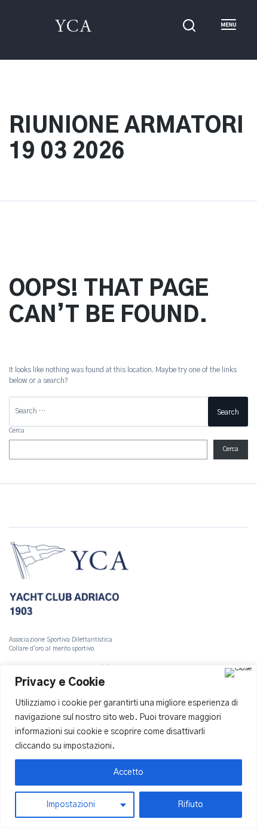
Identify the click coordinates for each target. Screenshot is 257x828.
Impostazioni (70, 805)
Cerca (17, 431)
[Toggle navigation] (228, 25)
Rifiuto (190, 805)
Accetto (128, 772)
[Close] (238, 672)
